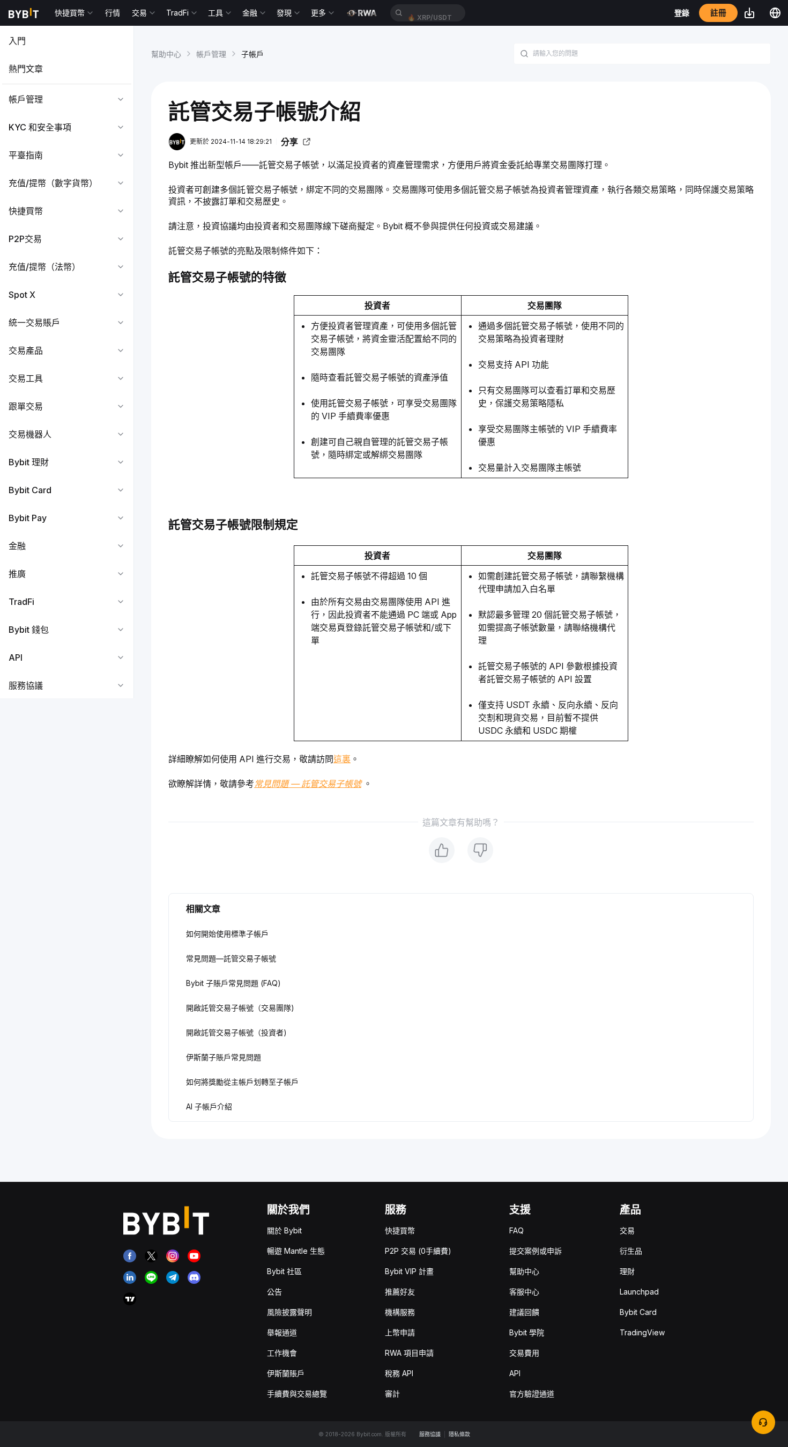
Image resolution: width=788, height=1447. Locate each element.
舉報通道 (282, 1332)
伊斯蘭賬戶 (285, 1373)
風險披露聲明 (289, 1312)
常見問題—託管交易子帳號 (231, 958)
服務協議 (430, 1434)
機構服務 (400, 1312)
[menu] (66, 363)
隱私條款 (459, 1434)
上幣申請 (400, 1332)
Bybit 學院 (526, 1332)
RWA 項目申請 (409, 1352)
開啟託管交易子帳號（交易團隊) (240, 1007)
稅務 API (399, 1373)
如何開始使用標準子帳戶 (227, 933)
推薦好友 (400, 1291)
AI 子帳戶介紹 (209, 1106)
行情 (112, 12)
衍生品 (631, 1250)
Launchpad (639, 1291)
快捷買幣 (400, 1230)
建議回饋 (524, 1312)
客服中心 (524, 1291)
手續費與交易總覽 (297, 1393)
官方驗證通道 (531, 1393)
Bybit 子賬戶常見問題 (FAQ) (233, 983)
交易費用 (524, 1352)
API (515, 1373)
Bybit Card (638, 1312)
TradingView (642, 1332)
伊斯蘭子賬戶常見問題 (223, 1057)
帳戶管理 (211, 54)
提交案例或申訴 (535, 1250)
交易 (627, 1230)
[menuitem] (66, 41)
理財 (627, 1271)
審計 (392, 1393)
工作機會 (282, 1352)
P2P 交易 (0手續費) (418, 1250)
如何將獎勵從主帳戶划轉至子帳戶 (242, 1081)
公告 (274, 1291)
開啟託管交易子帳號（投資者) (236, 1032)
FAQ (516, 1230)
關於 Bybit (284, 1230)
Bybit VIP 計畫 (409, 1271)
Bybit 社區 (284, 1271)
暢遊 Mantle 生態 (296, 1250)
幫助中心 (166, 54)
